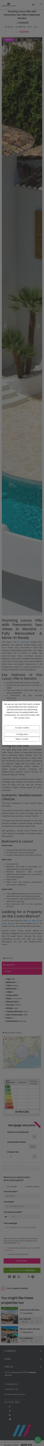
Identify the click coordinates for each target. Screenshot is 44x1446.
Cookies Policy (23, 717)
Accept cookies (22, 727)
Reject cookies (22, 739)
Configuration (22, 734)
